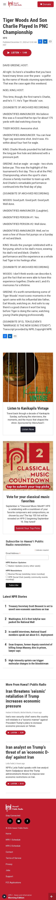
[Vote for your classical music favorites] (28, 466)
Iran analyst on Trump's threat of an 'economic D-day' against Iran (27, 752)
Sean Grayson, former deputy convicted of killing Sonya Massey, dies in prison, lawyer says (30, 647)
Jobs (8, 870)
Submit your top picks (28, 528)
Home (8, 834)
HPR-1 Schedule (13, 840)
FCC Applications (13, 883)
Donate (47, 4)
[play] (4, 896)
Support (9, 876)
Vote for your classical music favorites (27, 499)
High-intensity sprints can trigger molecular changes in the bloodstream (28, 662)
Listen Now (28, 429)
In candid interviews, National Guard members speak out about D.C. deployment (31, 633)
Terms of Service (13, 858)
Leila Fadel (10, 763)
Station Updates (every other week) (24, 566)
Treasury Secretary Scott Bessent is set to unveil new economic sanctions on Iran (31, 608)
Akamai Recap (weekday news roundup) (26, 574)
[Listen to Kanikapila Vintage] (28, 377)
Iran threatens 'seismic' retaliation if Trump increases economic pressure (26, 698)
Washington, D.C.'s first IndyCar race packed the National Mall (27, 620)
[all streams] (52, 896)
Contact (9, 852)
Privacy (9, 864)
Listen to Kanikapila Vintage (28, 408)
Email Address (13, 553)
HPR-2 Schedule (13, 846)
